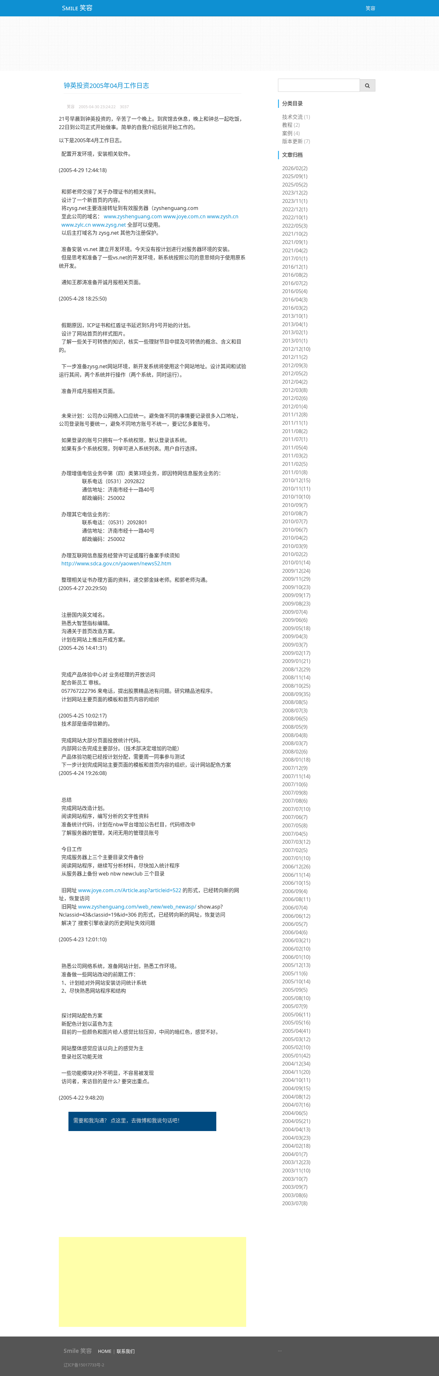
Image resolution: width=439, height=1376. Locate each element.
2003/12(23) (296, 1162)
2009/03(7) (295, 644)
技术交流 (292, 116)
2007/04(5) (295, 833)
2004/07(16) (296, 1104)
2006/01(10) (296, 957)
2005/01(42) (296, 1055)
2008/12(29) (296, 669)
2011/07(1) (295, 439)
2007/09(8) (295, 792)
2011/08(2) (295, 431)
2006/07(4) (295, 907)
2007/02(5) (295, 850)
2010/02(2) (295, 554)
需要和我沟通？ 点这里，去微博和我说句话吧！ (128, 1120)
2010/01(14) (296, 562)
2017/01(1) (295, 258)
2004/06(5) (295, 1113)
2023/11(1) (295, 201)
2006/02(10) (296, 948)
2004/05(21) (296, 1121)
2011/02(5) (295, 463)
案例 (287, 133)
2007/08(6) (295, 800)
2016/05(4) (295, 291)
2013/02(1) (295, 332)
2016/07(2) (295, 283)
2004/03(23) (296, 1137)
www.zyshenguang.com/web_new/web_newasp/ (137, 906)
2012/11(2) (295, 357)
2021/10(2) (295, 233)
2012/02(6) (295, 398)
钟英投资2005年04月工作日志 (106, 85)
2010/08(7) (295, 513)
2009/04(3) (295, 636)
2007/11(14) (296, 776)
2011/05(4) (295, 447)
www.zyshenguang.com (133, 216)
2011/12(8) (295, 414)
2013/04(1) (295, 324)
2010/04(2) (295, 537)
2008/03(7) (295, 743)
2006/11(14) (296, 874)
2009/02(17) (296, 653)
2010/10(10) (296, 496)
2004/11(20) (296, 1072)
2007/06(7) (295, 817)
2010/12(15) (296, 480)
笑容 (370, 8)
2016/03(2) (295, 307)
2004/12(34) (296, 1063)
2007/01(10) (296, 858)
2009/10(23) (296, 587)
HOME (105, 1351)
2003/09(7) (295, 1186)
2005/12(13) (296, 965)
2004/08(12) (296, 1096)
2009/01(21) (296, 661)
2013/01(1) (295, 340)
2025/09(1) (295, 176)
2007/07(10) (296, 809)
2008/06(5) (295, 718)
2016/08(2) (295, 274)
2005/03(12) (296, 1039)
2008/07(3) (295, 710)
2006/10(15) (296, 882)
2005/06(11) (296, 1014)
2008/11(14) (296, 677)
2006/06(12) (296, 915)
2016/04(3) (295, 299)
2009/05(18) (296, 628)
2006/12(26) (296, 866)
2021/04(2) (295, 250)
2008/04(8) (295, 735)
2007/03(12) (296, 841)
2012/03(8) (295, 390)
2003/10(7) (295, 1178)
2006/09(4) (295, 891)
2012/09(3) (295, 365)
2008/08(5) (295, 702)
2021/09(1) (295, 242)
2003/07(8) (295, 1203)
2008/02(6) (295, 751)
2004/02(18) (296, 1145)
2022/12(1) (295, 209)
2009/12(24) (296, 570)
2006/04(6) (295, 932)
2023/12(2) (295, 192)
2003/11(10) (296, 1170)
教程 (287, 124)
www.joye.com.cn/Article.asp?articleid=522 (129, 890)
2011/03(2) (295, 455)
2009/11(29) (296, 578)
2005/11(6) (295, 973)
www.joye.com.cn (184, 216)
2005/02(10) (296, 1047)
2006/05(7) (295, 923)
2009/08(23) (296, 603)
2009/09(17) (296, 595)
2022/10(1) (295, 217)
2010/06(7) (295, 529)
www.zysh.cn (222, 216)
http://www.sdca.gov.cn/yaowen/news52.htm (116, 563)
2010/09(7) (295, 505)
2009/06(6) (295, 619)
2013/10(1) (295, 315)
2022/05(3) (295, 225)
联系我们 (126, 1351)
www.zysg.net (109, 224)
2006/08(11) (296, 899)
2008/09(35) (296, 694)
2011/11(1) (295, 422)
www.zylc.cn (76, 224)
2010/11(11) (296, 488)
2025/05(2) (295, 184)
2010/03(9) (295, 546)
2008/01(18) (296, 759)
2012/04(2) (295, 381)
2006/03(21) (296, 940)
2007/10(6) (295, 784)
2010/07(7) (295, 521)
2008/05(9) (295, 726)
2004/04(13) (296, 1129)
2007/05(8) (295, 825)
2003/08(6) (295, 1195)
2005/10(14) (296, 981)
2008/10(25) (296, 685)
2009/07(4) (295, 611)
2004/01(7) (295, 1154)
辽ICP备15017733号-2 (84, 1365)
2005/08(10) (296, 998)
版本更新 (292, 141)
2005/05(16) (296, 1022)
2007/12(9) (295, 767)
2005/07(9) (295, 1006)
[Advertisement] (152, 1282)
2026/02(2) (295, 168)
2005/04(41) (296, 1030)
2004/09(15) (296, 1088)
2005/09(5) (295, 989)
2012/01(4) (295, 406)
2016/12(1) (295, 266)
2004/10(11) (296, 1080)
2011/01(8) (295, 472)
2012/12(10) (296, 349)
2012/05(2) (295, 373)
